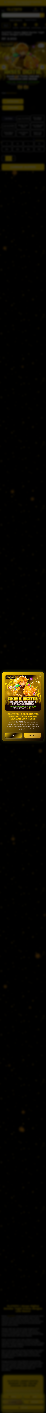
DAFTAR (32, 735)
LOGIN (13, 735)
